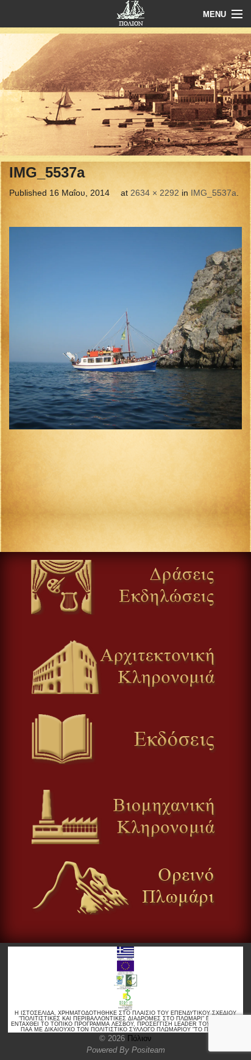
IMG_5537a (213, 193)
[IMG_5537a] (125, 328)
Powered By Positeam (126, 1050)
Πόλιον (138, 1038)
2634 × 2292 (154, 193)
